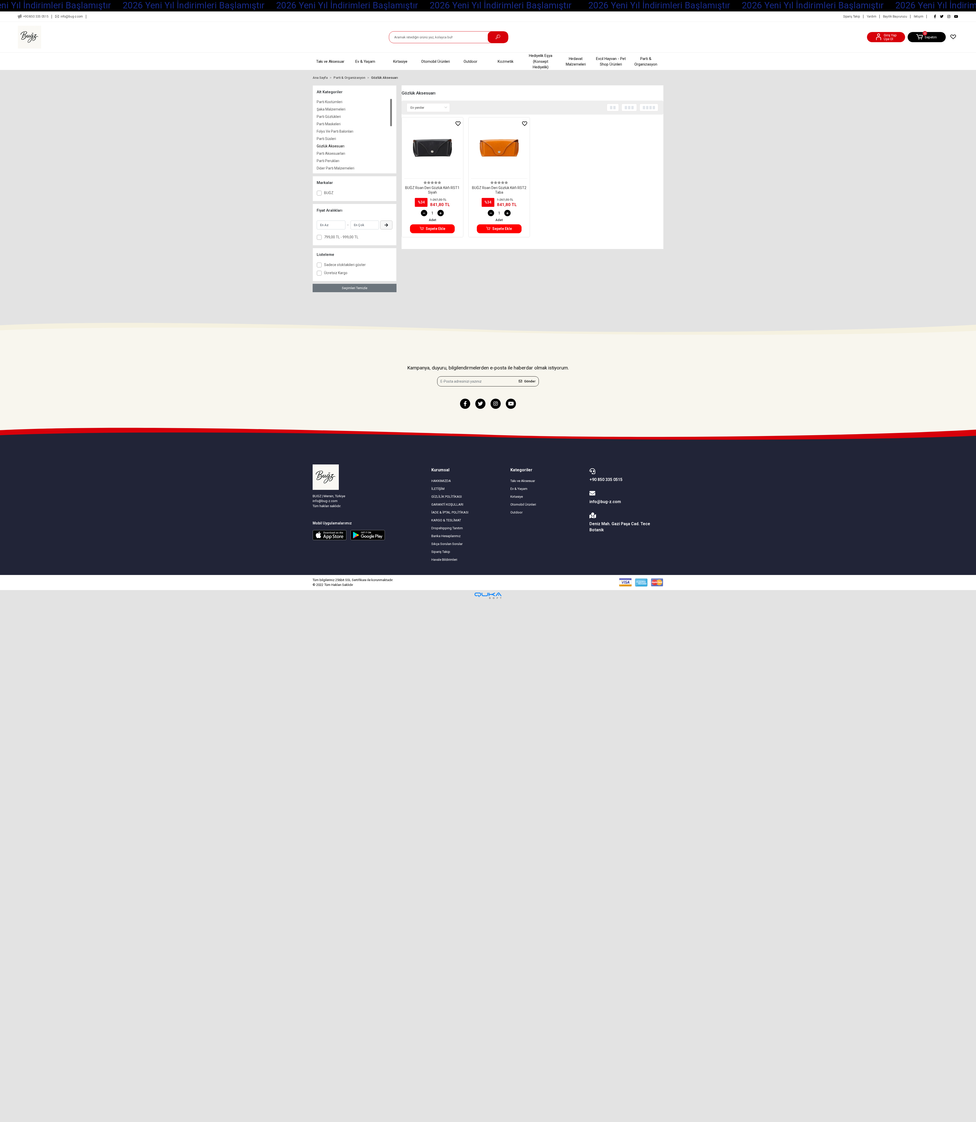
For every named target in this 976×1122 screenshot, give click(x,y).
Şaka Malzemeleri (331, 109)
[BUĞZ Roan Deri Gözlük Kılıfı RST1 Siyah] (432, 149)
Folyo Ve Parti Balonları (335, 131)
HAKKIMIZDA (441, 481)
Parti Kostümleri (329, 102)
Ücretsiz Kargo (335, 273)
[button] (927, 37)
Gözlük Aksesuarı (330, 146)
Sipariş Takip (851, 16)
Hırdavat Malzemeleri (576, 61)
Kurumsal (440, 470)
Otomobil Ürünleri (435, 61)
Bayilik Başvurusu (895, 16)
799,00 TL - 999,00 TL (341, 237)
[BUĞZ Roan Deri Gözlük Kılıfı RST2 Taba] (499, 149)
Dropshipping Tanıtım (447, 528)
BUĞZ (328, 193)
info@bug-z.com (605, 501)
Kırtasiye (400, 61)
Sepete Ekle (435, 229)
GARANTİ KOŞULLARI (447, 504)
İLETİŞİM (438, 489)
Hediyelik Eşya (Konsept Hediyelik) (540, 61)
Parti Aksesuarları (331, 153)
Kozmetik (505, 61)
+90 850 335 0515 (605, 479)
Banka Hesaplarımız (446, 536)
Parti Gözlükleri (329, 117)
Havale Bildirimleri (444, 560)
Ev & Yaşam (365, 61)
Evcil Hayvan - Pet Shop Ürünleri (611, 61)
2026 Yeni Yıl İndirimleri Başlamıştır (194, 5)
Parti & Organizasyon (645, 61)
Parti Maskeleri (329, 124)
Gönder (530, 381)
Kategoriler (521, 470)
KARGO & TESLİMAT (446, 520)
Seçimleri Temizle (354, 288)
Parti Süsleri (326, 139)
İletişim (918, 16)
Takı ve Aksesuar (330, 61)
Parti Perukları (328, 161)
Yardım (871, 16)
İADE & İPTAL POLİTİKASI (449, 512)
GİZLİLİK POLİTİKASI (446, 496)
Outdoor (470, 61)
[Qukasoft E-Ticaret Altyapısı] (488, 596)
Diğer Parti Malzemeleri (335, 168)
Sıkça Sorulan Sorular (447, 544)
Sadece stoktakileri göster (345, 265)
